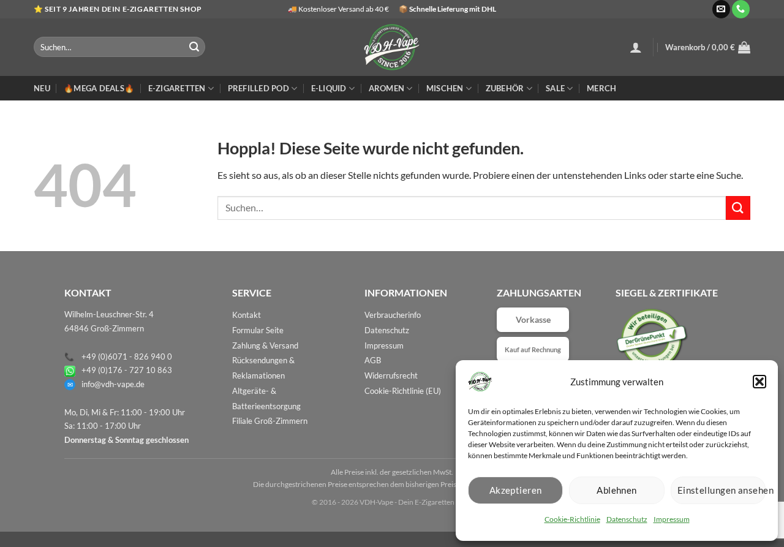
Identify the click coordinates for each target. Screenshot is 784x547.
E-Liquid (329, 88)
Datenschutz (626, 519)
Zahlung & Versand (265, 345)
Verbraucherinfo (392, 315)
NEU (42, 88)
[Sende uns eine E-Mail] (721, 9)
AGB (372, 360)
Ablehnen (617, 490)
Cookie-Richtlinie (572, 519)
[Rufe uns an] (741, 9)
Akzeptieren (515, 490)
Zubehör (505, 88)
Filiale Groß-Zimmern (269, 421)
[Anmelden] (636, 47)
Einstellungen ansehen (721, 490)
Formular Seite (258, 330)
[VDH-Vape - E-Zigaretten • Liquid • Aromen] (392, 47)
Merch (601, 88)
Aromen (387, 88)
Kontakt (246, 315)
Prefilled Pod (258, 88)
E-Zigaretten (177, 88)
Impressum (672, 519)
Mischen (445, 88)
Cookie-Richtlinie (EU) (402, 391)
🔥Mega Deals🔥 (99, 88)
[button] (759, 381)
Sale (555, 88)
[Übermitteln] (194, 47)
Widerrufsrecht (391, 375)
